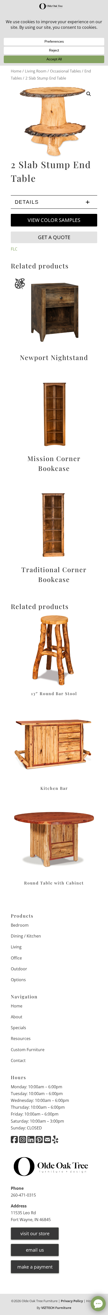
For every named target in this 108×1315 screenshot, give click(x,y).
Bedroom (20, 925)
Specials (18, 1027)
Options (18, 979)
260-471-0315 (23, 1195)
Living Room (35, 70)
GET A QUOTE (54, 237)
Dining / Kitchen (26, 936)
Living (16, 947)
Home (16, 70)
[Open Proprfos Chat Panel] (98, 1303)
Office (16, 958)
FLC (14, 249)
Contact (18, 1060)
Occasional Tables (65, 70)
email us (35, 1250)
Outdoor (19, 969)
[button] (88, 93)
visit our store (34, 1233)
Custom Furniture (27, 1049)
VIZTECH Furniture (56, 1307)
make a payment (34, 1267)
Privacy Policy (72, 1301)
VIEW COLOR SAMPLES (54, 220)
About (16, 1017)
